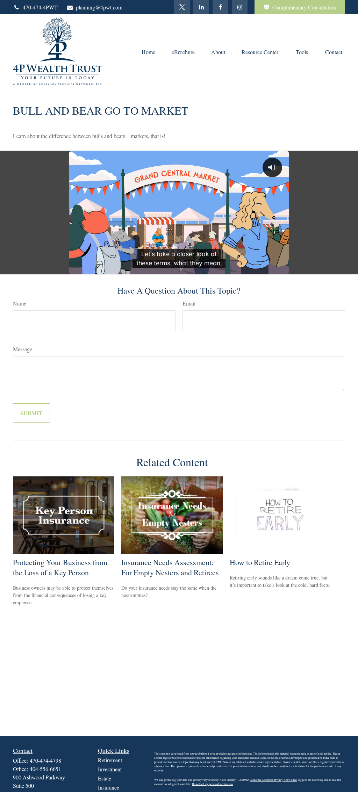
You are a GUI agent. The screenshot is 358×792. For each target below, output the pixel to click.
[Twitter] (182, 7)
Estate (104, 778)
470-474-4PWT (40, 7)
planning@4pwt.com (99, 7)
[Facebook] (220, 7)
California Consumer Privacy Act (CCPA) (273, 780)
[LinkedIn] (201, 7)
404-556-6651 (45, 768)
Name (19, 303)
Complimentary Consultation (304, 7)
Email (188, 303)
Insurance (108, 787)
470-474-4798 (45, 760)
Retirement (110, 760)
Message (22, 349)
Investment (110, 769)
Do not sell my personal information (212, 784)
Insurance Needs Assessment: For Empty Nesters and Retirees (170, 567)
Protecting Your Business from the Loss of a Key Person (60, 567)
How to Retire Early (260, 562)
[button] (148, 51)
